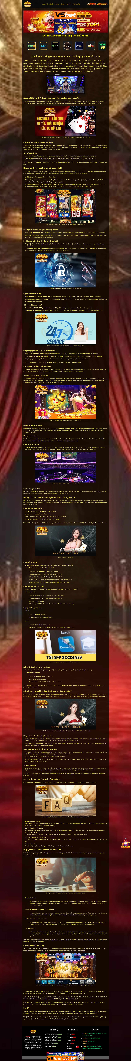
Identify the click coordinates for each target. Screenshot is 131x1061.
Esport (68, 4)
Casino (56, 4)
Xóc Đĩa (62, 4)
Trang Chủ (44, 4)
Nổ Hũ (51, 4)
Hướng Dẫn (76, 4)
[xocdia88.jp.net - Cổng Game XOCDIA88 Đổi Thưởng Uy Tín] (31, 4)
